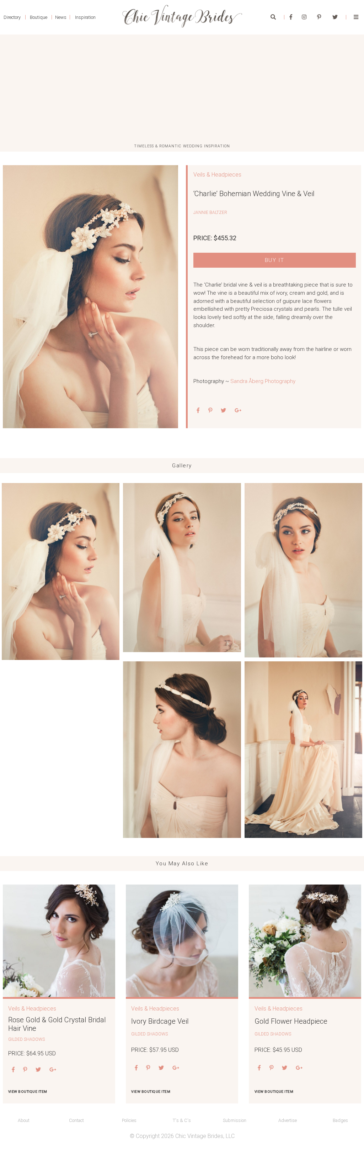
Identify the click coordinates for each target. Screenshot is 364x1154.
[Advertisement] (182, 89)
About (24, 1120)
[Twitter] (335, 17)
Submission (234, 1120)
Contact (76, 1120)
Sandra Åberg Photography (262, 381)
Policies (129, 1120)
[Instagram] (304, 17)
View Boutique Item (27, 1091)
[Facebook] (291, 17)
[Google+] (238, 411)
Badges (340, 1120)
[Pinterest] (319, 17)
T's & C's (182, 1120)
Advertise (287, 1120)
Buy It (274, 260)
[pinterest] (210, 411)
